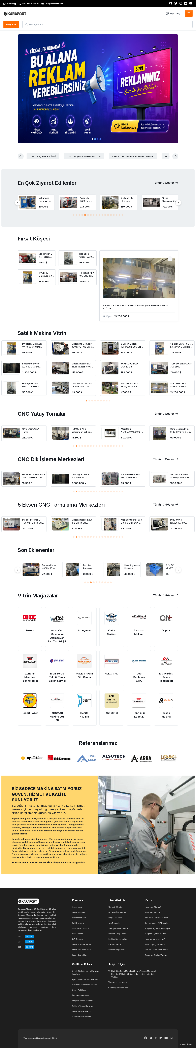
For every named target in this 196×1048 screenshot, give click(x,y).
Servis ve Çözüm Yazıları (156, 955)
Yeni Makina (77, 934)
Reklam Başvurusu (116, 949)
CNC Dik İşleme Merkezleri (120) (84, 156)
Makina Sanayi (78, 912)
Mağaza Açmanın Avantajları (157, 928)
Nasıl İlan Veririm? (153, 912)
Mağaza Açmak (115, 918)
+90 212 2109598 (119, 982)
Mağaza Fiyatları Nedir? (155, 934)
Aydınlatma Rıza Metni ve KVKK (86, 979)
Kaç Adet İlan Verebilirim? (156, 918)
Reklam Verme (114, 944)
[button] (73, 215)
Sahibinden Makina (80, 928)
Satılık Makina (78, 923)
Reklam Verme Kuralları (82, 1006)
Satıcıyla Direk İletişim (118, 928)
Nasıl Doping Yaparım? (155, 944)
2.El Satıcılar (77, 939)
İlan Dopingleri (114, 923)
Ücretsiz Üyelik (115, 907)
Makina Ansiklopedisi (81, 1011)
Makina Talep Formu (117, 934)
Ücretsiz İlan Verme (117, 912)
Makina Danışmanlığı (117, 939)
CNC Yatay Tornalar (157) (43, 156)
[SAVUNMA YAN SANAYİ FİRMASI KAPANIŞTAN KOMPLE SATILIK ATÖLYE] (139, 286)
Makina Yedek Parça (81, 949)
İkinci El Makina (79, 918)
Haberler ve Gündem (81, 1016)
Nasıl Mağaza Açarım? (155, 939)
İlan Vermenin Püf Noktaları (157, 923)
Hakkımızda (77, 907)
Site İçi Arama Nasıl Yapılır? (157, 949)
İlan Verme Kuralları (81, 995)
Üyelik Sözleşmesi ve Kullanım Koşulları (85, 972)
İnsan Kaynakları (79, 955)
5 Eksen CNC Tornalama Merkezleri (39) (133, 156)
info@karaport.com (120, 988)
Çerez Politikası (79, 990)
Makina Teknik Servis (81, 944)
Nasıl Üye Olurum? (153, 907)
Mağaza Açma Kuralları (82, 1000)
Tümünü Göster (164, 182)
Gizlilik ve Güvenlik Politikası (84, 984)
